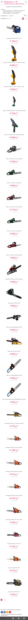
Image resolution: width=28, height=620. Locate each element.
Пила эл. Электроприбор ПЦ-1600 (14, 375)
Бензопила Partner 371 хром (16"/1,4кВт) (14, 423)
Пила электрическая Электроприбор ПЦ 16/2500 (14, 399)
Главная (2, 9)
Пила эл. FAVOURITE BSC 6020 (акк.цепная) (14, 134)
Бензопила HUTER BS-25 (14, 591)
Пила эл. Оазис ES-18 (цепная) (14, 182)
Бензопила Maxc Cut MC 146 (14, 543)
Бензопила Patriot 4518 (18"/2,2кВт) (14, 495)
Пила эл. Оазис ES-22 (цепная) (14, 231)
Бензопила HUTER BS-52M (14, 303)
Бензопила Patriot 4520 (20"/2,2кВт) (14, 471)
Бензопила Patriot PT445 (14, 567)
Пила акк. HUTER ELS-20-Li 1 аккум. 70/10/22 (14, 86)
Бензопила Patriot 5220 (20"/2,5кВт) (14, 447)
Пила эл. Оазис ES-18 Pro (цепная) (14, 206)
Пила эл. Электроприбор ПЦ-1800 (14, 327)
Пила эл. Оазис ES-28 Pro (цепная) (14, 255)
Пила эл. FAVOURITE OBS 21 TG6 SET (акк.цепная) (14, 110)
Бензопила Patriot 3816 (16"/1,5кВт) (14, 519)
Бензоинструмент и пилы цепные (11, 13)
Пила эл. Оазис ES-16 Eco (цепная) (14, 158)
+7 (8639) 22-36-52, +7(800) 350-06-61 (14, 4)
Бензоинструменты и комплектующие (12, 12)
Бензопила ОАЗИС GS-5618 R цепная (14, 279)
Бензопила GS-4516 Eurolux (14, 351)
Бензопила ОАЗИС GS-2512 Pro (14, 38)
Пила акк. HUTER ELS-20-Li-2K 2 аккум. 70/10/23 (14, 62)
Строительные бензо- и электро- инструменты (14, 10)
